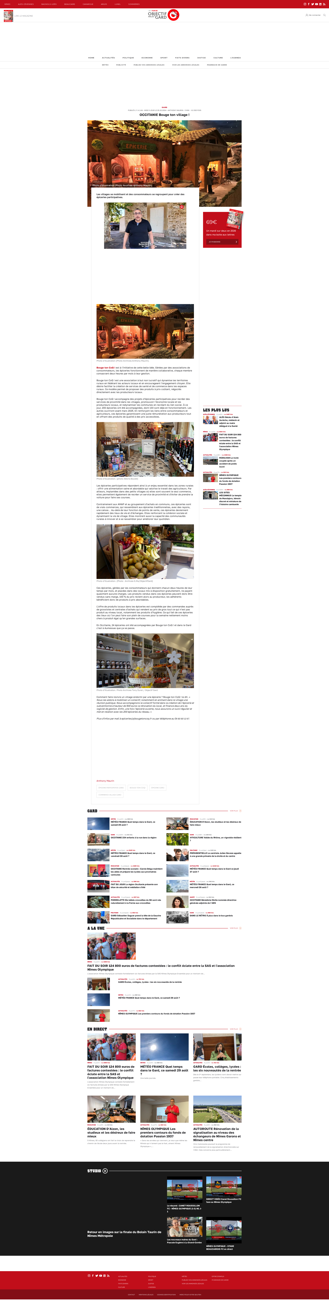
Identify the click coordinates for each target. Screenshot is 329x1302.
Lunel (118, 4)
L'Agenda (236, 58)
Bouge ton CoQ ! (106, 367)
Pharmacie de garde (217, 65)
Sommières (134, 4)
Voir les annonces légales (185, 65)
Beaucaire (69, 4)
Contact (131, 1295)
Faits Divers (182, 58)
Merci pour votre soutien (190, 1295)
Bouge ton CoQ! (137, 788)
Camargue (88, 4)
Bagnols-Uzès (49, 4)
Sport (164, 58)
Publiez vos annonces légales (149, 65)
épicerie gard (157, 788)
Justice (201, 58)
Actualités (108, 58)
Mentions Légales (146, 1295)
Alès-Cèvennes (26, 4)
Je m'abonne (214, 242)
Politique (128, 58)
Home (91, 58)
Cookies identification (166, 1295)
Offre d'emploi (218, 1276)
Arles (104, 4)
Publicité (121, 65)
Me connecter (315, 15)
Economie (147, 58)
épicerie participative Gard (111, 788)
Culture (218, 58)
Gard (164, 107)
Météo (105, 65)
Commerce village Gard (110, 795)
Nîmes (7, 4)
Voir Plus (234, 811)
